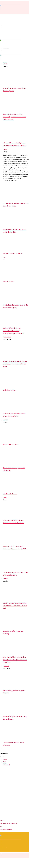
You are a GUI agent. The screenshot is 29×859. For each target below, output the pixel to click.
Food (5, 497)
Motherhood (7, 337)
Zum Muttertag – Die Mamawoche (8, 823)
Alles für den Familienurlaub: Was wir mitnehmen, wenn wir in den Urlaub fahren (15, 364)
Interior (6, 578)
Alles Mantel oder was (10, 494)
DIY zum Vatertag (8, 281)
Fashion (6, 420)
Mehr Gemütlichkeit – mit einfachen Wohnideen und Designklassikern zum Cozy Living (15, 659)
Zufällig (4, 763)
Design (5, 149)
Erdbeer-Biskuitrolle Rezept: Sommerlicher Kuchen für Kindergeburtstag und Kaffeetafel (13, 330)
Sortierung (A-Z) (6, 765)
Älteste (4, 761)
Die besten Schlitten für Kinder (12, 253)
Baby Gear (6, 666)
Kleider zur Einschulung (10, 444)
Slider (1, 826)
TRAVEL (5, 64)
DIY (4, 257)
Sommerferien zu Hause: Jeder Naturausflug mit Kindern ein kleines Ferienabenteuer (14, 116)
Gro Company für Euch (6, 829)
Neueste (5, 759)
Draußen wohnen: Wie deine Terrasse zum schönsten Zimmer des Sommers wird (15, 605)
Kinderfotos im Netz (9, 390)
